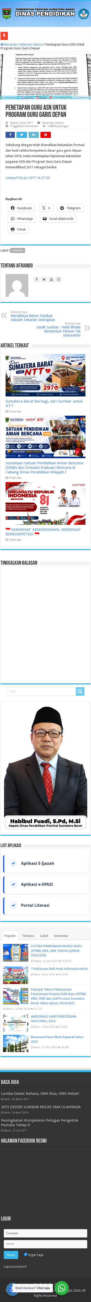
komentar (61, 936)
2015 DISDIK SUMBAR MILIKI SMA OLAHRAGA (41, 1107)
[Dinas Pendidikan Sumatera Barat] (45, 13)
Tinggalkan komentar (24, 126)
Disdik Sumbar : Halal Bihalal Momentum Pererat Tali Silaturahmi (58, 329)
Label (44, 936)
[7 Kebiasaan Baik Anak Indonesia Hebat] (15, 975)
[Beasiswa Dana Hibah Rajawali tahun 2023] (15, 1043)
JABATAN (18, 250)
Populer (10, 936)
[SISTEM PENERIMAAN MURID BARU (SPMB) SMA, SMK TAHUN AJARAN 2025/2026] (15, 952)
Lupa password (15, 1266)
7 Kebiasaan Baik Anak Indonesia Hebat (59, 969)
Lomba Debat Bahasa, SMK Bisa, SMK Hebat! (40, 1093)
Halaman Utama (30, 44)
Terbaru (28, 936)
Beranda (10, 44)
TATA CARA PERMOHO (27, 36)
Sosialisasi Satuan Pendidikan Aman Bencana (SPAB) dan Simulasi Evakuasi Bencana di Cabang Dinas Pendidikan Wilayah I (44, 467)
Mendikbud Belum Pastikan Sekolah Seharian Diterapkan (33, 316)
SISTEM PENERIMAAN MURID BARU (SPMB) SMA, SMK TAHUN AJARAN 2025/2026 (56, 950)
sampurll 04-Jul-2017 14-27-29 (28, 178)
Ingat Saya (35, 1255)
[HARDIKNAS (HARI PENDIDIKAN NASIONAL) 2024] (15, 1023)
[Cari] (80, 691)
